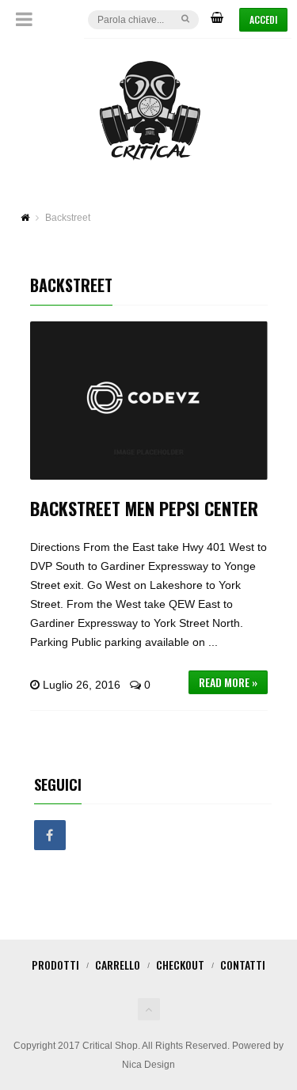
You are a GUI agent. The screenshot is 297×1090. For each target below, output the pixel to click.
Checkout (180, 964)
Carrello (117, 964)
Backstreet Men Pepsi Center (144, 508)
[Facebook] (50, 836)
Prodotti (55, 964)
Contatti (242, 964)
